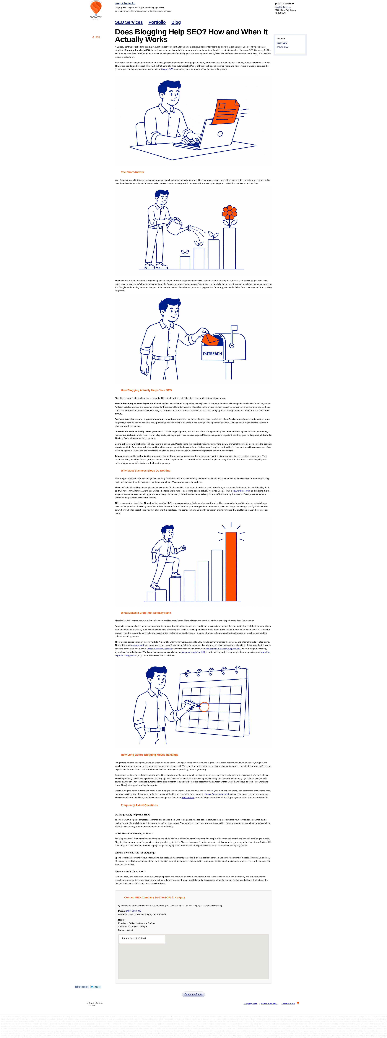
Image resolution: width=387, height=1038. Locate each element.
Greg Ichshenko (125, 3)
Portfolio (157, 22)
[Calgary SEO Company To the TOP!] (96, 10)
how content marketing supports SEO (223, 648)
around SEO (282, 47)
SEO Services (129, 22)
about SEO (282, 43)
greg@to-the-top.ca (283, 7)
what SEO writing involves (159, 648)
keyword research (241, 491)
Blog (176, 22)
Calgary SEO (167, 69)
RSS (98, 37)
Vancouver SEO (269, 1003)
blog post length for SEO (193, 652)
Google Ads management (217, 794)
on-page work (137, 645)
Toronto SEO (288, 1003)
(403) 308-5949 (133, 911)
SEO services (188, 797)
